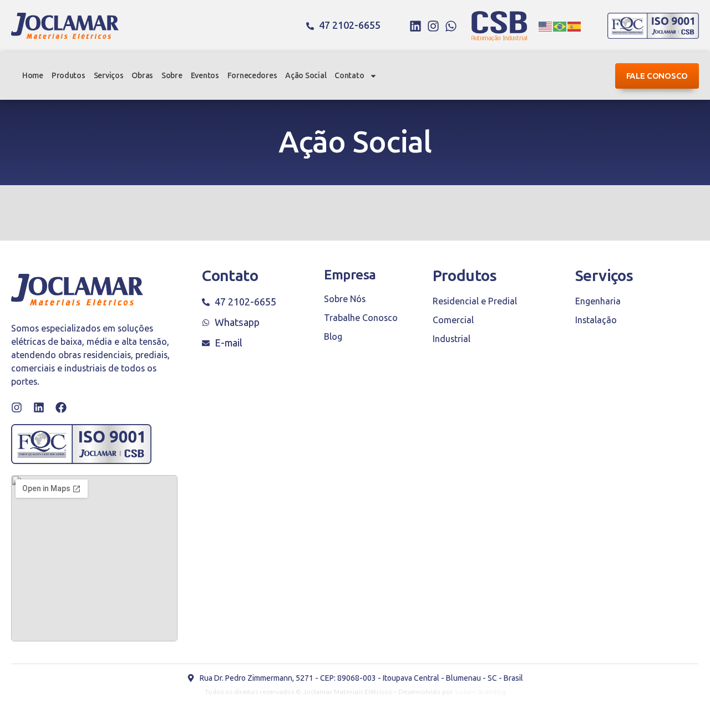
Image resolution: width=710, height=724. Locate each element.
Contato (349, 75)
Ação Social (305, 75)
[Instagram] (433, 26)
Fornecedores (252, 75)
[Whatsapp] (451, 26)
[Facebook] (61, 407)
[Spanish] (574, 26)
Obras (142, 75)
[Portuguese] (560, 26)
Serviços (109, 75)
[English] (546, 26)
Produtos (68, 75)
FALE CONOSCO (657, 76)
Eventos (205, 75)
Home (32, 75)
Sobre (171, 75)
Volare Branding (480, 692)
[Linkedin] (415, 26)
